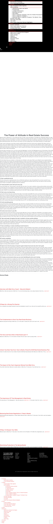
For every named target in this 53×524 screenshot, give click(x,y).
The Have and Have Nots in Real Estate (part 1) (14, 335)
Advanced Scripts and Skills (20, 8)
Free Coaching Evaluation (17, 3)
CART (1, 49)
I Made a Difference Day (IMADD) (32, 461)
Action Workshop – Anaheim (18, 27)
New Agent (15, 13)
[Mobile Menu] (6, 47)
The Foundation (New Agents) (18, 5)
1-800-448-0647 (6, 458)
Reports (13, 36)
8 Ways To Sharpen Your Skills (9, 430)
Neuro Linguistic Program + (20, 15)
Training (11, 4)
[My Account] (0, 48)
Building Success (17, 12)
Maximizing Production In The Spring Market (13, 445)
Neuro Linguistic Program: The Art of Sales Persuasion (27, 14)
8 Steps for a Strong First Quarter (10, 304)
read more (46, 291)
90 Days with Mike (15, 18)
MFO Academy (14, 7)
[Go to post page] (10, 282)
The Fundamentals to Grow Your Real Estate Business (15, 319)
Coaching (17, 453)
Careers (28, 455)
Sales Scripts (14, 34)
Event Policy (41, 454)
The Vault (13, 20)
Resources (12, 31)
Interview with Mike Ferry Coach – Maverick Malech (15, 289)
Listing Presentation (18, 10)
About (11, 43)
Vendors (13, 39)
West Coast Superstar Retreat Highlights (22, 22)
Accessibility (41, 453)
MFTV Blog (13, 41)
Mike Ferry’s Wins (15, 33)
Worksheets (14, 37)
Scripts (11, 29)
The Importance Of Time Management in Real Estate (15, 398)
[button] (0, 477)
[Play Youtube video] (26, 119)
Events (11, 23)
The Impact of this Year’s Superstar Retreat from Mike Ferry (17, 365)
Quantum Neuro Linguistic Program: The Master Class (27, 17)
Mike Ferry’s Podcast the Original (20, 32)
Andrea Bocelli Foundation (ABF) (32, 459)
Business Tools (15, 38)
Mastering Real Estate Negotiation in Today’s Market (15, 413)
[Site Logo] (3, 23)
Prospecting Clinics (16, 28)
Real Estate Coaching (16, 1)
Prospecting (16, 9)
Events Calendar (15, 24)
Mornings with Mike (16, 19)
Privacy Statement (43, 455)
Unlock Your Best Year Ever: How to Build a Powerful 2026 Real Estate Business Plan (25, 350)
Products (17, 458)
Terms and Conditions (43, 456)
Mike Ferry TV (27, 400)
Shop (10, 44)
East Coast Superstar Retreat (18, 26)
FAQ (28, 454)
